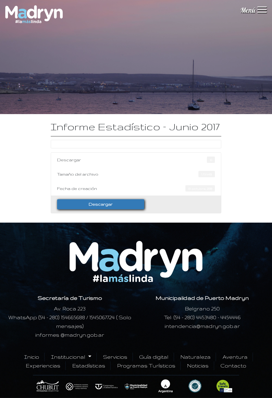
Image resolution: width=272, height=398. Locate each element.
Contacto (233, 366)
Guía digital (153, 357)
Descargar (101, 204)
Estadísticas (88, 366)
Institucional (69, 357)
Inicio (31, 357)
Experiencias (43, 366)
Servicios (115, 357)
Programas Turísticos (146, 366)
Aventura (235, 357)
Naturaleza (195, 357)
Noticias (198, 366)
